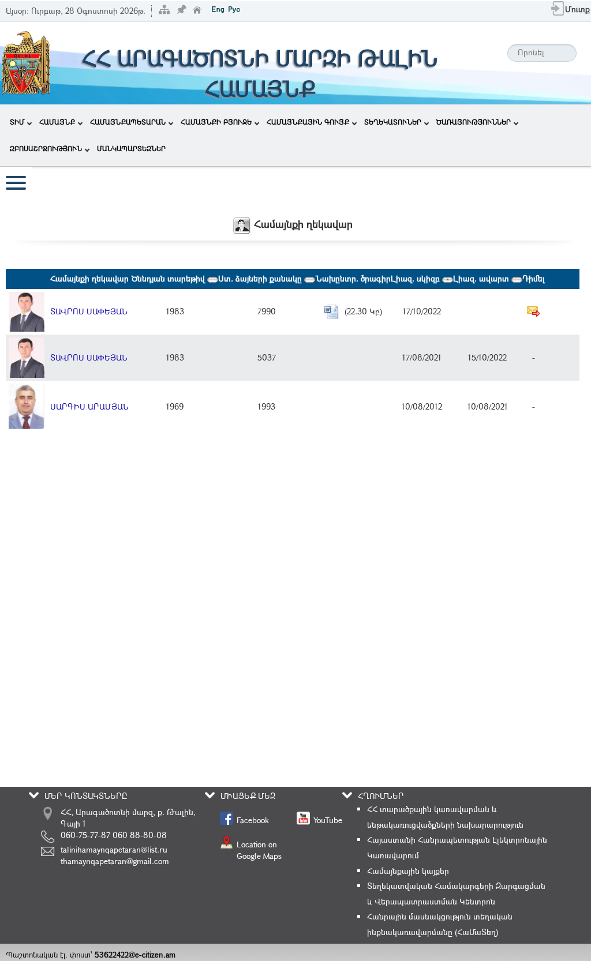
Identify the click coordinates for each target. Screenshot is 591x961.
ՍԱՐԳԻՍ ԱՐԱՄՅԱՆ (89, 406)
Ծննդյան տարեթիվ (169, 278)
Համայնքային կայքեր (408, 870)
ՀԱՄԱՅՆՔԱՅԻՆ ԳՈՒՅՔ (308, 121)
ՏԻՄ (17, 121)
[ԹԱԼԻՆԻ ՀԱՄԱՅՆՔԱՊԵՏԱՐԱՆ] (26, 62)
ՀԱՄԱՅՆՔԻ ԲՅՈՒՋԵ (216, 121)
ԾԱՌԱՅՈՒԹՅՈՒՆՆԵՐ (473, 121)
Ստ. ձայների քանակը (261, 278)
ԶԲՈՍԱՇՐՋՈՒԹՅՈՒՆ (46, 148)
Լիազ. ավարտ (482, 278)
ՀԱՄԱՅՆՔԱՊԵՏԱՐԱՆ (128, 121)
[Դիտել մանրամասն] (26, 310)
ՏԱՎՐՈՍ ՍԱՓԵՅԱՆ (89, 311)
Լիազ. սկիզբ (416, 278)
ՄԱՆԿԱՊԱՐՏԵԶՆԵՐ (131, 148)
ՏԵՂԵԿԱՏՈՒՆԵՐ (392, 121)
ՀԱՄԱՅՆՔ (57, 121)
